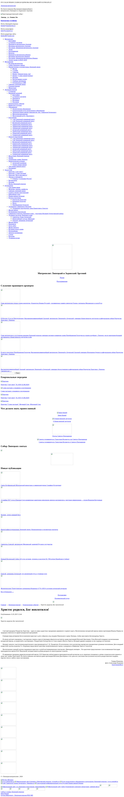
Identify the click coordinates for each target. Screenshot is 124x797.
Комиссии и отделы (15, 105)
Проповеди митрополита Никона (20, 55)
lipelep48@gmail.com (7, 36)
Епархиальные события (16, 103)
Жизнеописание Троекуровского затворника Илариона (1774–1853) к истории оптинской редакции (34, 588)
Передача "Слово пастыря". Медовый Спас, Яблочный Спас (21, 404)
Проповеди (16, 98)
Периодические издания (17, 161)
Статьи (11, 234)
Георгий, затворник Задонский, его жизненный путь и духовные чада (24, 574)
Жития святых (13, 210)
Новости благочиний (16, 137)
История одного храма (16, 229)
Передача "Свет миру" (16, 171)
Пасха (14, 203)
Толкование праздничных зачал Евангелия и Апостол (30, 208)
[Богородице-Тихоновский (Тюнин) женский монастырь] (113, 786)
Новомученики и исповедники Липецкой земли (24, 67)
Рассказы (12, 236)
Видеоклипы (13, 180)
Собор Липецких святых (17, 65)
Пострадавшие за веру (19, 79)
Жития (14, 69)
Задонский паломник (19, 163)
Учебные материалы (19, 81)
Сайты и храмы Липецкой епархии (12, 792)
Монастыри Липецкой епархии (19, 156)
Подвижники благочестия (17, 212)
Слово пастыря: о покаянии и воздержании (15, 391)
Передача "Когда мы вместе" (18, 175)
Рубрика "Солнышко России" (22, 178)
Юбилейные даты (14, 194)
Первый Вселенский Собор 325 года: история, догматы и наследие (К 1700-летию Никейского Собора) (35, 559)
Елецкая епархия (14, 86)
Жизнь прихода (14, 227)
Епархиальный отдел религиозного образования (28, 110)
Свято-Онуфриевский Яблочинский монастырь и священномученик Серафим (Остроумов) (31, 485)
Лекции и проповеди (15, 177)
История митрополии (16, 63)
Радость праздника (15, 198)
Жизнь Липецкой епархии (17, 184)
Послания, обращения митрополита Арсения (23, 48)
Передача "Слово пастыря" (17, 173)
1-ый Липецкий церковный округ (23, 119)
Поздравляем (62, 595)
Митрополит (9, 39)
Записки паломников (15, 233)
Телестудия (8, 170)
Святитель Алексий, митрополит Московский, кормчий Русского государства (26, 544)
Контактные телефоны (9, 20)
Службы (15, 70)
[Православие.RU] (32, 790)
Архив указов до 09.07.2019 (18, 60)
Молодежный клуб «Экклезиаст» (23, 116)
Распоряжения (13, 51)
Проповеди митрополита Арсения (20, 44)
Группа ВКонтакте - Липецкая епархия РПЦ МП (17, 795)
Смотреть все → (6, 371)
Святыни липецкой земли (17, 84)
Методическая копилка (20, 114)
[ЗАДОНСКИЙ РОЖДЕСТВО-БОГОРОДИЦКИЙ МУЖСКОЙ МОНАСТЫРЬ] (104, 786)
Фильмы (15, 77)
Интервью (15, 100)
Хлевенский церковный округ (22, 135)
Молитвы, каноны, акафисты (18, 189)
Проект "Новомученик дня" (21, 74)
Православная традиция (16, 196)
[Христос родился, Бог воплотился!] (8, 678)
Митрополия (9, 62)
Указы (11, 49)
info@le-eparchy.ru (7, 31)
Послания (15, 102)
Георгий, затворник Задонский (22, 220)
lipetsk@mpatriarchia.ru (8, 25)
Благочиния (12, 117)
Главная (3, 605)
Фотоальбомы (13, 231)
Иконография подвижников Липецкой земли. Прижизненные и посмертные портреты (29, 529)
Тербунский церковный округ (22, 131)
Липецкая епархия (11, 89)
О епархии (12, 91)
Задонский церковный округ (21, 130)
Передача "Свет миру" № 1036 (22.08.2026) (15, 384)
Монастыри (12, 88)
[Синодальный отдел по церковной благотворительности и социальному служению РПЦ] (14, 790)
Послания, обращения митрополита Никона (23, 58)
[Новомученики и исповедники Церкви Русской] (5, 790)
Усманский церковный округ (22, 133)
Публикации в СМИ (19, 82)
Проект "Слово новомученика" (22, 76)
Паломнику (12, 168)
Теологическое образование (21, 109)
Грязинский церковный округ (22, 124)
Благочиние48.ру (117, 665)
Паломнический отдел (62, 598)
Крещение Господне (19, 201)
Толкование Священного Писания (20, 206)
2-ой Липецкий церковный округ (23, 121)
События (15, 72)
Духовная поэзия (14, 238)
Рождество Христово (19, 199)
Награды (11, 53)
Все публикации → (7, 592)
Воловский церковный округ (22, 123)
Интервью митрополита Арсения (20, 46)
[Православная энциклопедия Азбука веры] (40, 790)
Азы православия (14, 187)
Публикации (9, 185)
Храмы (11, 158)
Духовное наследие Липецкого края (20, 215)
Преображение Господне (20, 205)
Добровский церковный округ (22, 128)
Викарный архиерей (15, 93)
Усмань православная (19, 165)
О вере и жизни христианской (18, 192)
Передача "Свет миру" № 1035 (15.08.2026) (15, 398)
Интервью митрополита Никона (19, 56)
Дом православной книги (17, 166)
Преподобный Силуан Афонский (23, 219)
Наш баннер (5, 793)
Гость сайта (12, 226)
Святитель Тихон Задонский (21, 217)
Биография (12, 41)
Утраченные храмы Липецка (18, 159)
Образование (13, 107)
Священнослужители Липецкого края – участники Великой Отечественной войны (36, 213)
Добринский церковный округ (22, 126)
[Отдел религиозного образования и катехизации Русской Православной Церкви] (23, 790)
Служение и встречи (15, 42)
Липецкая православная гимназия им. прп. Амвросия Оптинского (34, 112)
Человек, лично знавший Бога (11, 515)
